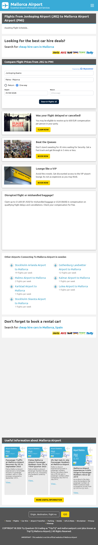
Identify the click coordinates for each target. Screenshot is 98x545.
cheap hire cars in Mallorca (36, 46)
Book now (43, 156)
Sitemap (50, 523)
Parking (51, 521)
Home (8, 521)
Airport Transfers (38, 521)
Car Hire (24, 521)
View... (8, 482)
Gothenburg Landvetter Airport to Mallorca (72, 269)
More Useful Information (49, 500)
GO (65, 514)
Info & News (69, 521)
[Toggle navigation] (92, 5)
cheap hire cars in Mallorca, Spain (41, 327)
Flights (16, 521)
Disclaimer (81, 521)
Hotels (59, 521)
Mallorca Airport (30, 5)
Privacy (91, 521)
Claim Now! (43, 130)
